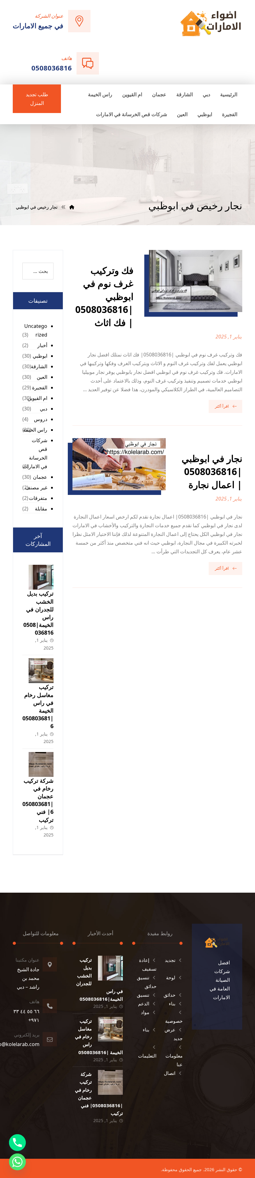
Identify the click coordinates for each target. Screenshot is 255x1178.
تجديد (170, 960)
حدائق (169, 995)
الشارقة (39, 366)
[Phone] (17, 1142)
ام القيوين (37, 398)
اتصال (169, 1073)
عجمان (40, 476)
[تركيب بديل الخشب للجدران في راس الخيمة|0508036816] (41, 577)
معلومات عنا (174, 1060)
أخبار (42, 345)
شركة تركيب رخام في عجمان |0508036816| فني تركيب (37, 800)
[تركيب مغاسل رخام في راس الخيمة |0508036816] (41, 670)
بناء (172, 1003)
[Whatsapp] (17, 1161)
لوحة (170, 977)
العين (42, 377)
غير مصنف (36, 487)
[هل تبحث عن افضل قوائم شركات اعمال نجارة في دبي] (210, 23)
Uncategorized (35, 330)
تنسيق (143, 995)
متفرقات (38, 498)
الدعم (143, 1003)
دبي (43, 408)
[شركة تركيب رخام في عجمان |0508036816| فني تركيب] (41, 764)
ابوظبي (40, 355)
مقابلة (41, 508)
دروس (40, 419)
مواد (145, 1012)
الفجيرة (39, 387)
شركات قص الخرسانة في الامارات (35, 453)
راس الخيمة (35, 429)
